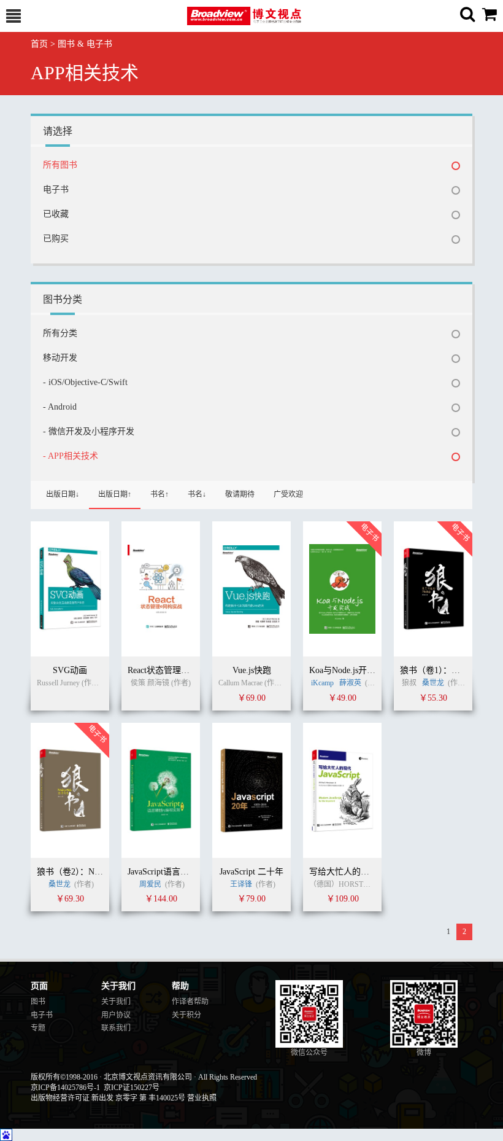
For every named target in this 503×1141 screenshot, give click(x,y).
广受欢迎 (288, 494)
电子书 (56, 189)
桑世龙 (433, 683)
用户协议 (116, 1015)
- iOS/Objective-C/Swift (85, 382)
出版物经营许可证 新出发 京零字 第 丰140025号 (108, 1098)
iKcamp (323, 683)
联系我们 (116, 1028)
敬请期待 (240, 494)
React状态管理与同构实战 (176, 670)
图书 (38, 1001)
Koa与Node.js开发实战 (351, 670)
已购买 (56, 238)
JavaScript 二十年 (251, 871)
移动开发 (60, 357)
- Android (60, 406)
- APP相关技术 (70, 456)
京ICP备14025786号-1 (65, 1087)
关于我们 (116, 1001)
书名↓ (197, 494)
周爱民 (150, 884)
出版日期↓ (62, 494)
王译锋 (241, 884)
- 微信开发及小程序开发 (88, 431)
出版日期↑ (114, 494)
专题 (38, 1028)
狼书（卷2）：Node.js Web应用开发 (102, 871)
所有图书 (60, 164)
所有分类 (60, 333)
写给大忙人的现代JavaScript (361, 871)
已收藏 (56, 214)
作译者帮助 (190, 1001)
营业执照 (202, 1098)
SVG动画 (70, 670)
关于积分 (186, 1015)
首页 (39, 44)
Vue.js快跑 (251, 670)
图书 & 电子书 (85, 44)
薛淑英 (351, 683)
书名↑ (159, 494)
